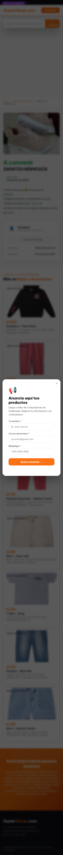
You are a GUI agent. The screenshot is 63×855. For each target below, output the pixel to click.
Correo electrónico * (19, 433)
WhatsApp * (15, 446)
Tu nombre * (15, 421)
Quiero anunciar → (31, 461)
